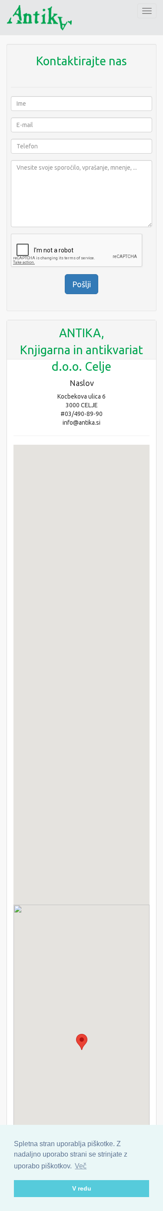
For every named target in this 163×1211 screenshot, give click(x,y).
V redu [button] (81, 1188)
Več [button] (80, 1166)
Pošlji (81, 284)
